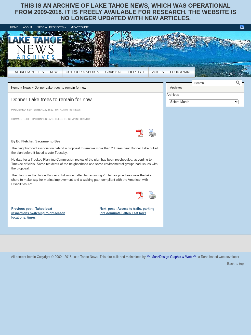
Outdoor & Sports (82, 72)
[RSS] (242, 27)
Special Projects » (51, 27)
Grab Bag (113, 72)
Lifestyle (136, 72)
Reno (204, 257)
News (55, 72)
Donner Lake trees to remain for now (60, 87)
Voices (158, 72)
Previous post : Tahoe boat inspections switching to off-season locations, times (38, 213)
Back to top (235, 263)
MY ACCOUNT (80, 27)
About (27, 27)
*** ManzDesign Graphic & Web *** (171, 257)
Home (14, 27)
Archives (173, 95)
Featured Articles (27, 72)
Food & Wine (181, 72)
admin (64, 109)
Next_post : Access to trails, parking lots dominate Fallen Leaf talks (127, 211)
